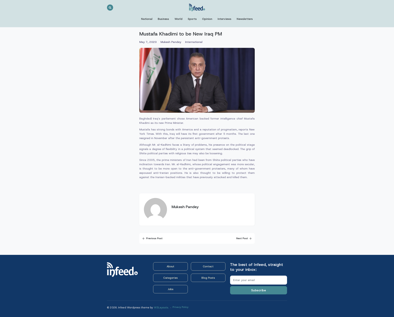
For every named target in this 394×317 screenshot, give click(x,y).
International (193, 42)
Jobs (170, 289)
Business (163, 19)
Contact (208, 266)
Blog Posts (208, 277)
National (146, 19)
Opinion (207, 19)
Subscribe (258, 290)
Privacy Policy (180, 307)
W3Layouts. (161, 307)
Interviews (224, 19)
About (170, 266)
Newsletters (245, 19)
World (178, 19)
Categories (170, 277)
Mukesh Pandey (171, 42)
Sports (192, 19)
